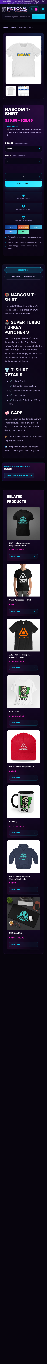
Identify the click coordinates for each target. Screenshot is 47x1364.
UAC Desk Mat (15, 933)
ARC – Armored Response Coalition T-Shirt (20, 656)
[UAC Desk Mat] (23, 913)
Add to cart (23, 184)
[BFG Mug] (23, 801)
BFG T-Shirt (14, 711)
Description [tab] (23, 270)
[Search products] (38, 16)
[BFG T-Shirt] (23, 691)
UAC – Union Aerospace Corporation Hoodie (19, 877)
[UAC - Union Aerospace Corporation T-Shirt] (23, 523)
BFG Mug (13, 821)
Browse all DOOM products (19, 475)
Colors (9, 143)
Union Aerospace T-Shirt (20, 600)
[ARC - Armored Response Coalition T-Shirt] (23, 635)
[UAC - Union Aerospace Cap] (23, 746)
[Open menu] (42, 9)
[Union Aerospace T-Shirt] (23, 580)
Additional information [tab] (23, 277)
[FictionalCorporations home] (15, 9)
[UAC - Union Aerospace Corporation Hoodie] (23, 856)
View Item (15, 556)
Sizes (8, 155)
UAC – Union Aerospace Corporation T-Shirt (19, 544)
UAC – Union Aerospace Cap (21, 766)
